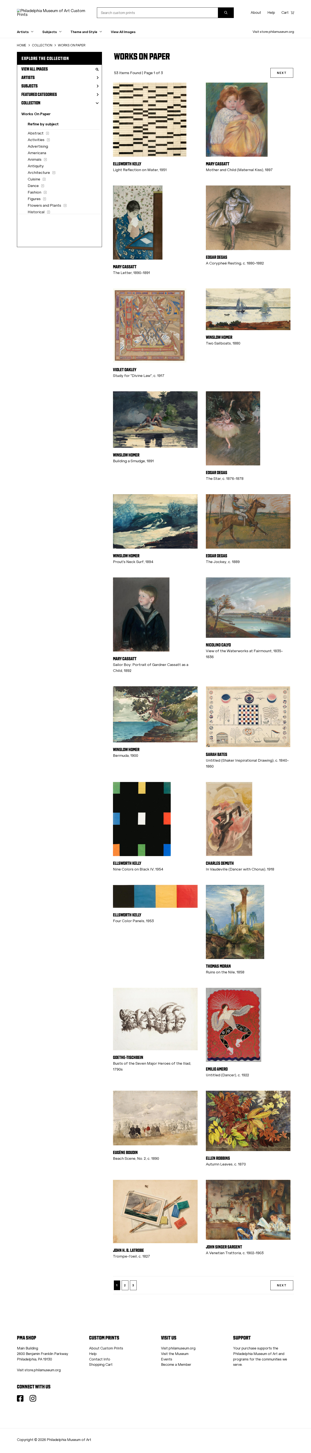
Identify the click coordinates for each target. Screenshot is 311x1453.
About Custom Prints (106, 1348)
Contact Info (99, 1359)
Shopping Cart (101, 1365)
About (256, 13)
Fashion (34, 192)
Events (166, 1359)
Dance (33, 186)
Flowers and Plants (44, 205)
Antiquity (36, 166)
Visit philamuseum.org (178, 1348)
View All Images (123, 32)
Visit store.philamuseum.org (273, 31)
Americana (37, 153)
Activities (36, 140)
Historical (36, 212)
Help (271, 13)
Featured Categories (39, 94)
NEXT (282, 73)
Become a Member (176, 1365)
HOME (21, 45)
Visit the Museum (175, 1354)
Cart (285, 13)
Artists (28, 77)
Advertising (38, 146)
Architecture (39, 172)
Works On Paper (36, 113)
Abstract (36, 133)
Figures (34, 199)
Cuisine (34, 179)
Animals (34, 159)
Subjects (29, 86)
